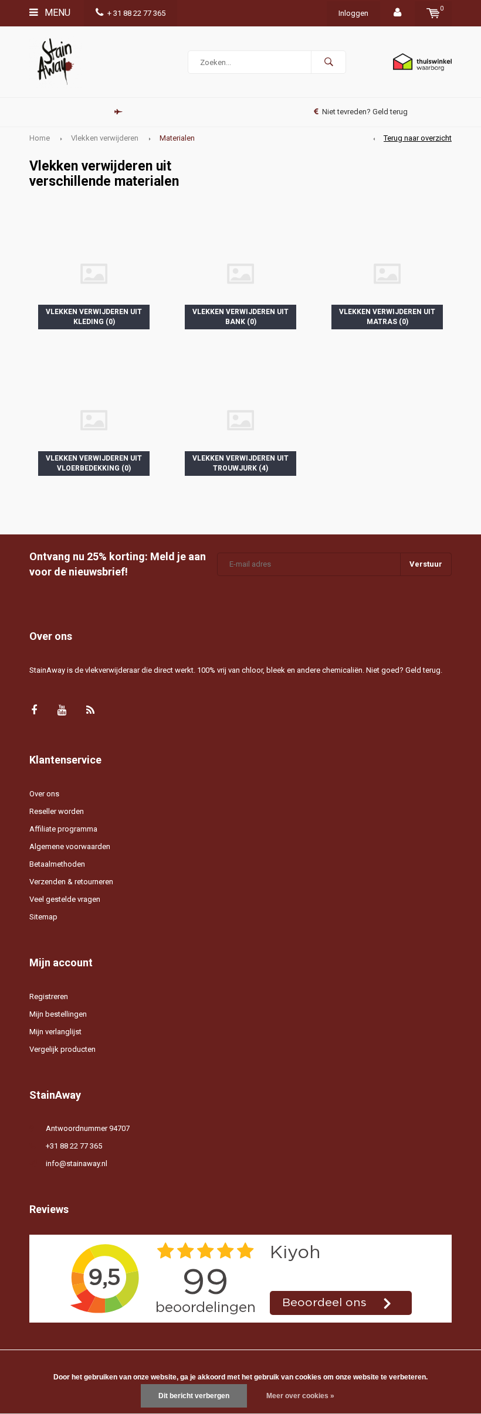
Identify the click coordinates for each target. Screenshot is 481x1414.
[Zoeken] (328, 62)
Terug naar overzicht (418, 138)
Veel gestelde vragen (64, 899)
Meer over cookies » (300, 1396)
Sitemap (43, 916)
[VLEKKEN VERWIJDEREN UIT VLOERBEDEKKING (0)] (93, 419)
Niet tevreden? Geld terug (365, 111)
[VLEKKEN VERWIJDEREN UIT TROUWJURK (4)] (240, 419)
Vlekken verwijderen (104, 138)
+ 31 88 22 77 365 (136, 13)
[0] (433, 13)
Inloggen (353, 13)
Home (39, 138)
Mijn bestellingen (58, 1014)
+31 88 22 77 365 (74, 1146)
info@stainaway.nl (76, 1163)
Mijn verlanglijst (55, 1031)
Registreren (48, 996)
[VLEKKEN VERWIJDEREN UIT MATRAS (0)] (387, 272)
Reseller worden (56, 811)
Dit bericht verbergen (193, 1396)
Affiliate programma (63, 828)
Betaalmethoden (57, 864)
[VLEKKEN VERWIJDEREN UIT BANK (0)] (240, 272)
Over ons (44, 793)
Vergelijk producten (62, 1049)
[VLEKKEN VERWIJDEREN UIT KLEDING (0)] (93, 272)
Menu (56, 12)
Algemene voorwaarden (69, 846)
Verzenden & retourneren (71, 881)
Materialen (177, 138)
